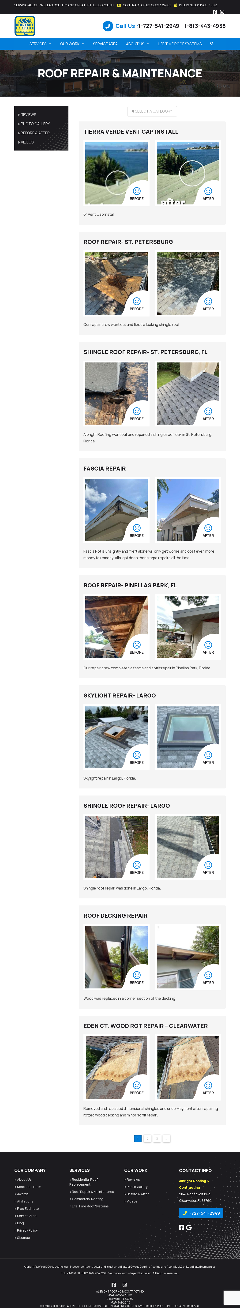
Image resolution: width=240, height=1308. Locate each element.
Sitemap (23, 1237)
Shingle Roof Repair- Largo (126, 805)
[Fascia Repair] (116, 510)
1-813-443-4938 (205, 26)
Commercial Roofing (87, 1199)
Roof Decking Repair (115, 915)
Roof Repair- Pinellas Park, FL (130, 585)
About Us (135, 43)
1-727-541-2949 (158, 26)
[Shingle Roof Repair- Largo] (116, 847)
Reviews (28, 114)
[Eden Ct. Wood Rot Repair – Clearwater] (116, 1067)
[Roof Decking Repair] (116, 957)
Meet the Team (29, 1186)
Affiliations (25, 1201)
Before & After (35, 133)
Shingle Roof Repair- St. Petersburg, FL (145, 352)
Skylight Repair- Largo (119, 695)
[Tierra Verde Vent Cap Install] (116, 173)
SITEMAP (194, 1306)
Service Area (105, 43)
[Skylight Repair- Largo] (116, 737)
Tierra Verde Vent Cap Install (130, 131)
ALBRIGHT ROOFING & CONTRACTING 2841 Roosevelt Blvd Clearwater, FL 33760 (120, 1295)
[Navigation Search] (210, 43)
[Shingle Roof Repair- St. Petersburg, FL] (116, 394)
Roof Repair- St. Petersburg (128, 241)
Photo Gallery (35, 123)
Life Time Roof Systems (180, 43)
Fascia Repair (104, 468)
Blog (20, 1223)
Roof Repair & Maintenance (93, 1191)
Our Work (69, 43)
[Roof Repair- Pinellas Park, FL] (116, 627)
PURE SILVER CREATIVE (172, 1306)
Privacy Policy (27, 1230)
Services (38, 43)
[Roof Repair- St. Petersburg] (116, 283)
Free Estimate (28, 1208)
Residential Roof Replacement (83, 1182)
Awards (23, 1194)
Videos (27, 142)
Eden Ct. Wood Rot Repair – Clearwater (145, 1025)
